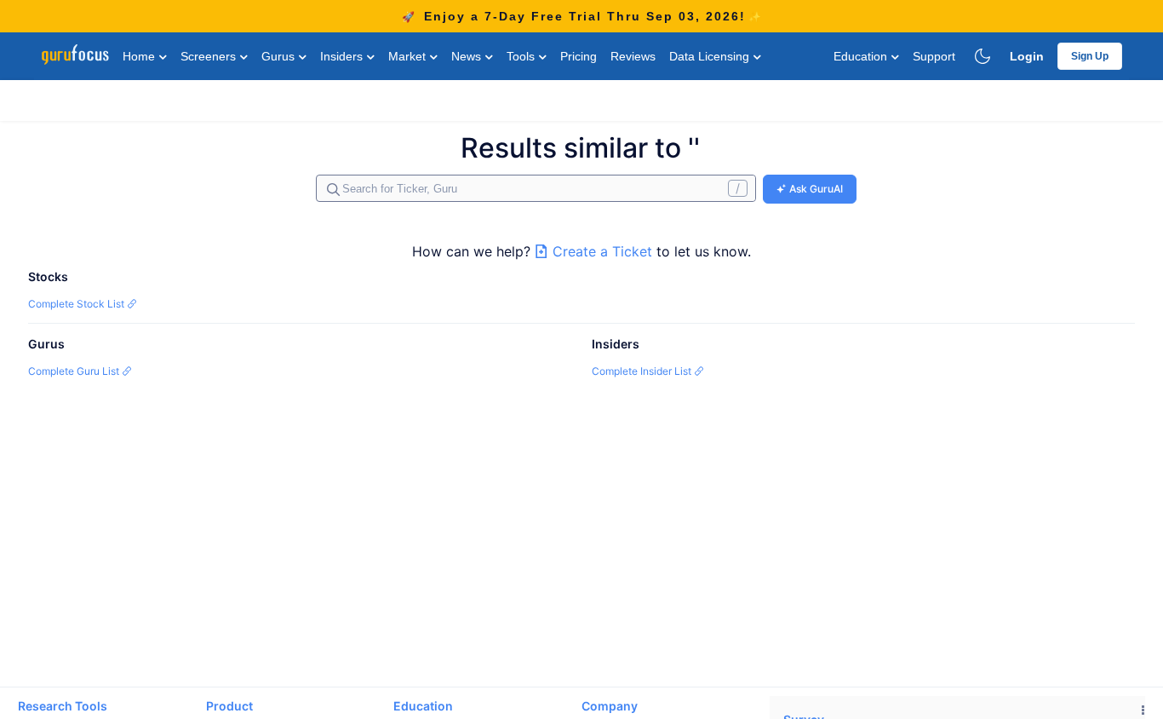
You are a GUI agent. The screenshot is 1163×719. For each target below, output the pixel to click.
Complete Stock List (77, 303)
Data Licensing (711, 56)
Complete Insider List (643, 371)
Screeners (209, 56)
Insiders (343, 56)
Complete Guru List (75, 371)
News (467, 56)
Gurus (279, 56)
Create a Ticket (602, 251)
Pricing (578, 56)
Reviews (633, 56)
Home (140, 56)
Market (408, 56)
